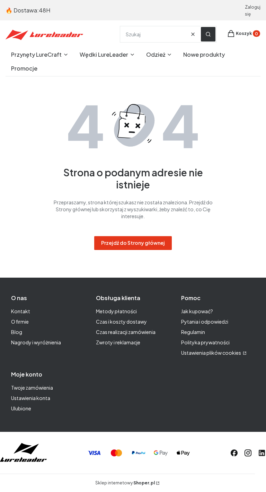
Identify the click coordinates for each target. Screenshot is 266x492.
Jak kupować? (197, 311)
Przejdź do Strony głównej (133, 243)
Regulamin (193, 332)
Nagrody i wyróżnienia (36, 342)
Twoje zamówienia (32, 387)
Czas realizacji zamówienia (126, 332)
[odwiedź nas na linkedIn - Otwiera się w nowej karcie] (262, 453)
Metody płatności (116, 311)
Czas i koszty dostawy (121, 321)
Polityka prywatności (205, 342)
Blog (16, 332)
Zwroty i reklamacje (118, 342)
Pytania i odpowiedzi (204, 321)
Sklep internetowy (125, 482)
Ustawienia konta (30, 398)
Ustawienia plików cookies (211, 353)
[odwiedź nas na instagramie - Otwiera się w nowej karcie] (248, 453)
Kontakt (20, 311)
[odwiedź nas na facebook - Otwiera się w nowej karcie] (234, 453)
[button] (208, 34)
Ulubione (21, 408)
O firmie (20, 321)
